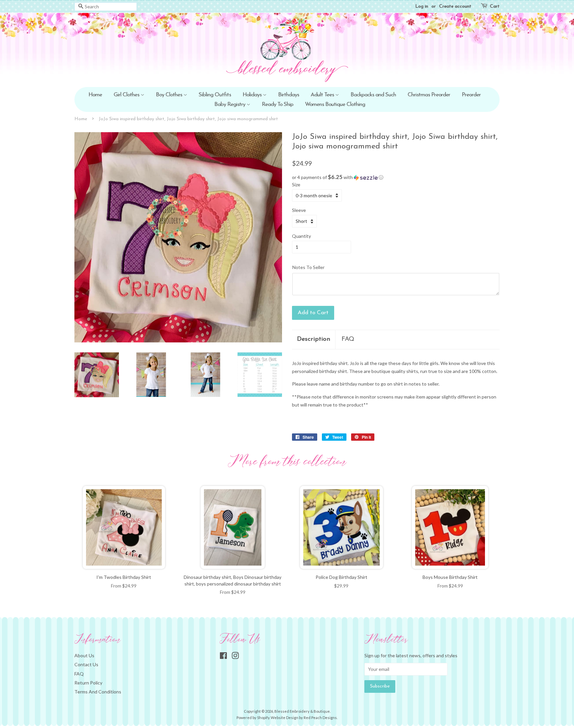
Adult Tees (323, 95)
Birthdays (288, 95)
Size (296, 184)
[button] (396, 177)
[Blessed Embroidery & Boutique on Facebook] (223, 657)
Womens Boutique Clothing (335, 104)
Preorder (471, 95)
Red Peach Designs (320, 717)
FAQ (347, 339)
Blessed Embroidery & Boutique (302, 711)
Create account (455, 6)
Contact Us (86, 664)
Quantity (301, 236)
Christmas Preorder (429, 95)
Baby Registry (230, 104)
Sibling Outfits (215, 95)
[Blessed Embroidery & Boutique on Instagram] (235, 657)
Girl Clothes (127, 95)
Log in (421, 6)
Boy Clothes (169, 95)
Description (313, 339)
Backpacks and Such (373, 95)
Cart (495, 6)
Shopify (263, 717)
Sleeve (299, 210)
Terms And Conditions (97, 691)
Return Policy (88, 682)
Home (95, 95)
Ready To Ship (277, 104)
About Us (84, 655)
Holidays (252, 95)
